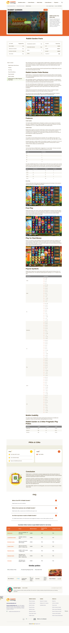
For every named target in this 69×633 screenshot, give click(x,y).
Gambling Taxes (43, 605)
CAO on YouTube (55, 603)
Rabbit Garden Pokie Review (13, 65)
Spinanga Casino (10, 555)
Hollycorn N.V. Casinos (44, 603)
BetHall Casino (31, 609)
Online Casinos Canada (56, 607)
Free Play (10, 69)
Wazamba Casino (10, 550)
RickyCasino (9, 533)
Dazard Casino (31, 607)
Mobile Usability (11, 76)
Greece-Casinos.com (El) (56, 611)
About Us (54, 601)
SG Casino (9, 560)
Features (9, 67)
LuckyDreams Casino (11, 537)
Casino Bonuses (48, 2)
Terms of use (54, 605)
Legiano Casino (10, 546)
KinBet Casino (31, 615)
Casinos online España (56, 613)
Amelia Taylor (17, 588)
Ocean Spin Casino (32, 613)
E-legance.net (37, 623)
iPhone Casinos (32, 601)
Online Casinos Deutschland (57, 615)
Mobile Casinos (32, 598)
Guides (41, 598)
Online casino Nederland (56, 609)
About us (54, 598)
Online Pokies (39, 2)
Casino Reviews (31, 2)
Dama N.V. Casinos (43, 601)
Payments (56, 2)
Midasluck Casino (32, 611)
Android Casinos (32, 603)
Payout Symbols (11, 74)
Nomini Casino (31, 605)
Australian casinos (21, 2)
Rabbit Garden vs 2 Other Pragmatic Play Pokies (15, 79)
